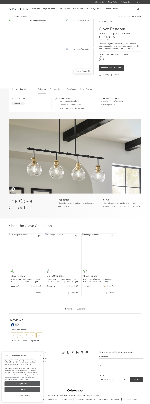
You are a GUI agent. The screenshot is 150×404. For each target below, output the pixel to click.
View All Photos (83, 71)
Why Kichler (96, 9)
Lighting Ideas (49, 9)
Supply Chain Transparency (85, 399)
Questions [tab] (81, 309)
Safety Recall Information (41, 359)
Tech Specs (71, 89)
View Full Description (127, 48)
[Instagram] (63, 352)
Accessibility (115, 399)
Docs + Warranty (86, 89)
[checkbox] (101, 58)
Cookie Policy (23, 379)
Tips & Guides (64, 9)
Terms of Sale (52, 399)
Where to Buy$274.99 (112, 68)
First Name (103, 357)
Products (36, 9)
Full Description (56, 89)
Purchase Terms (66, 399)
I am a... (102, 375)
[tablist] (75, 309)
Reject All (22, 390)
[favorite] (39, 236)
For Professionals (80, 9)
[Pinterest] (82, 352)
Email (101, 366)
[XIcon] (72, 352)
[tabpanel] (75, 330)
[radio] (101, 58)
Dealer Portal (41, 352)
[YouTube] (87, 352)
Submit (136, 379)
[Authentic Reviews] (15, 324)
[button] (14, 335)
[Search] (138, 10)
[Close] (40, 355)
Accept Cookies (22, 384)
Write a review (136, 16)
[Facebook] (68, 352)
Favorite (105, 75)
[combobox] (138, 10)
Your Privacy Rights (130, 399)
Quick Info (42, 89)
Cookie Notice (103, 399)
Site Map (39, 367)
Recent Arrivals (111, 9)
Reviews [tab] (68, 309)
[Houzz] (77, 352)
